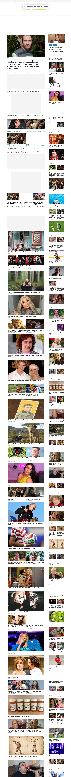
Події (39, 14)
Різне (47, 14)
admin (13, 70)
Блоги (43, 14)
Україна (29, 14)
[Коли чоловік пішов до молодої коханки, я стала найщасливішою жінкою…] (56, 38)
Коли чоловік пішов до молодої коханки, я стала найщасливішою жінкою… (56, 50)
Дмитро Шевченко (10, 213)
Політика (35, 14)
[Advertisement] (35, 23)
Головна (24, 14)
